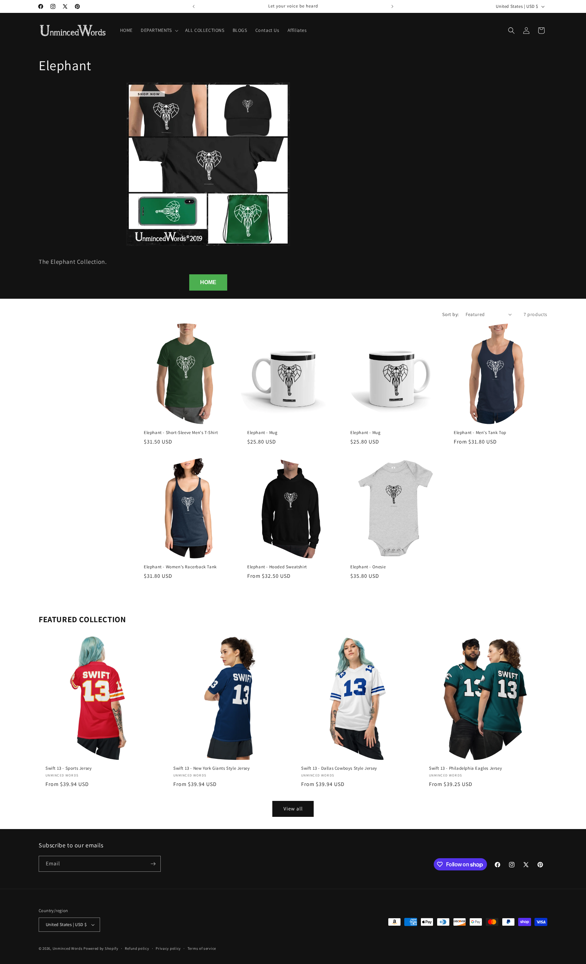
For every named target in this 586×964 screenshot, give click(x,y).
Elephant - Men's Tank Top (480, 432)
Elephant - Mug (262, 432)
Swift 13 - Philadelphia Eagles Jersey (465, 768)
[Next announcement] (392, 6)
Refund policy (137, 948)
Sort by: (450, 314)
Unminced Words (68, 948)
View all (293, 808)
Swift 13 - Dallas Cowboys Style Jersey (339, 768)
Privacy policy (168, 948)
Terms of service (202, 948)
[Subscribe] (152, 864)
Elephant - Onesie (368, 567)
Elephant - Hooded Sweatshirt (277, 567)
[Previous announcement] (193, 6)
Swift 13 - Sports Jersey (68, 768)
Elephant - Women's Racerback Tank (180, 567)
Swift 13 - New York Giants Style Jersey (211, 768)
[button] (159, 30)
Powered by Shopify (100, 948)
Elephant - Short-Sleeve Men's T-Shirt (181, 432)
